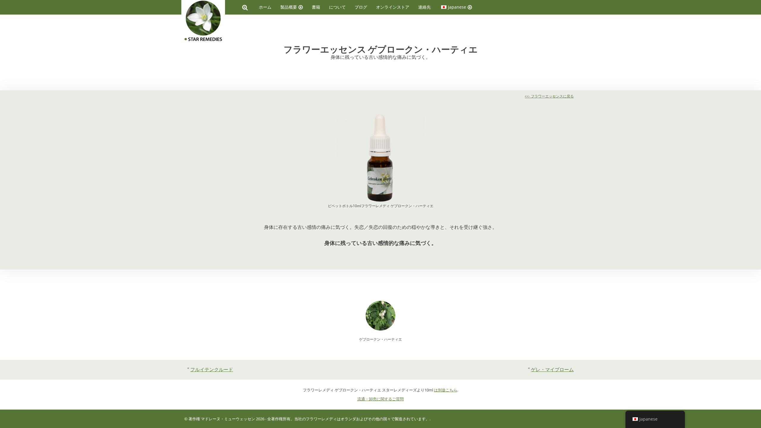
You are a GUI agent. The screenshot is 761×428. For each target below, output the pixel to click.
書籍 (316, 7)
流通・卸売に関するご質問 (380, 399)
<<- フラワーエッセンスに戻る (549, 96)
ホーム (265, 7)
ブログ (361, 7)
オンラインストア (392, 7)
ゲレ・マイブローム (552, 369)
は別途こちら (445, 390)
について (337, 7)
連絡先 (424, 7)
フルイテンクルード (211, 369)
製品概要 (288, 7)
